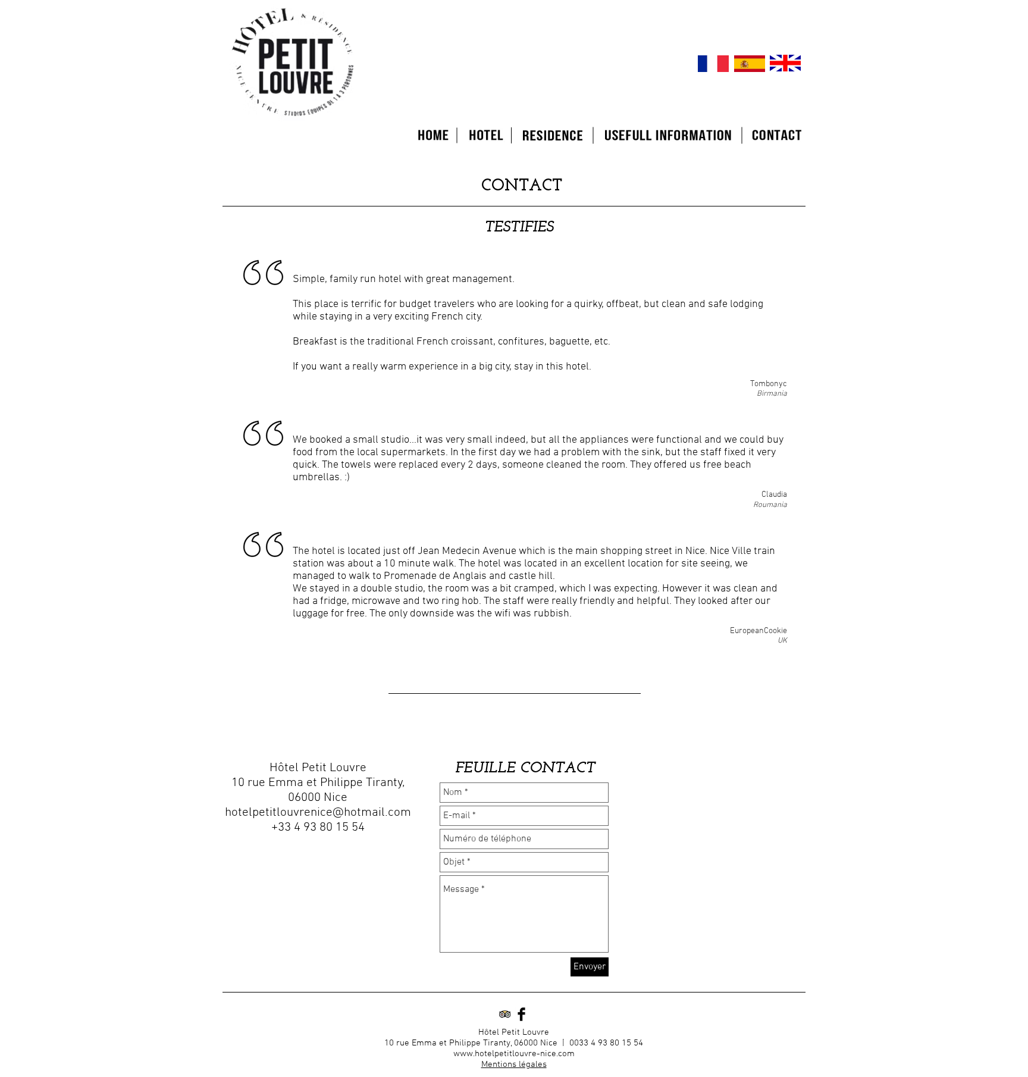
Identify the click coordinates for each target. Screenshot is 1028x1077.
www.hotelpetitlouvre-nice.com (514, 1053)
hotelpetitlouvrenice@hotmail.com (318, 812)
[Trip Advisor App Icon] (505, 1014)
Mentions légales (514, 1064)
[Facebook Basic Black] (521, 1014)
